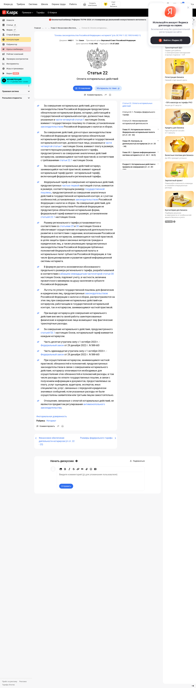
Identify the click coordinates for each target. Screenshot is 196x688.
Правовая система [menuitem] (10, 91)
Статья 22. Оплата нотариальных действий (137, 104)
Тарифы (40, 12)
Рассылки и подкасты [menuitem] (12, 98)
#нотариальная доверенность (51, 416)
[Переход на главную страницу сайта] (10, 12)
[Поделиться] (106, 95)
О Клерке (52, 12)
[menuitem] (16, 20)
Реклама (23, 681)
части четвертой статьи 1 (69, 119)
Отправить (66, 486)
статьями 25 (67, 226)
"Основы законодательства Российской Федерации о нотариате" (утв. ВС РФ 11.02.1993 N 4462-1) (97, 35)
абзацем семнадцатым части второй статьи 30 (87, 273)
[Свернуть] (193, 686)
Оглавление (84, 88)
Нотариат (51, 420)
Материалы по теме (107, 88)
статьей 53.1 (48, 332)
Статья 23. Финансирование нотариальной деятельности (135, 122)
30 (77, 226)
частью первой (70, 185)
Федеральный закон (52, 345)
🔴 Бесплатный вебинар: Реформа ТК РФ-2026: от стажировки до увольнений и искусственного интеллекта (97, 20)
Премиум (26, 12)
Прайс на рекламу (9, 681)
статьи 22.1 (65, 160)
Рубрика (40, 420)
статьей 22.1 (48, 217)
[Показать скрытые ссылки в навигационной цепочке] (46, 28)
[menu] (17, 51)
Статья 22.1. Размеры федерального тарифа (138, 113)
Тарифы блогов (8, 685)
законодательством (52, 126)
